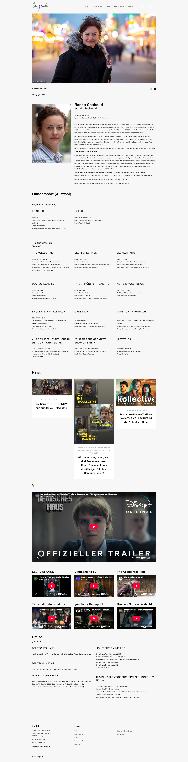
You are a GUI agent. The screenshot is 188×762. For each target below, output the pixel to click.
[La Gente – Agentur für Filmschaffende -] (40, 6)
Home (86, 6)
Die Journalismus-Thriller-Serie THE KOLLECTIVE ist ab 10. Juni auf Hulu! (136, 418)
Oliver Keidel (103, 448)
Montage (92, 448)
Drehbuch (82, 448)
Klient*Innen (97, 6)
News (108, 6)
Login (142, 6)
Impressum (121, 734)
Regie (60, 400)
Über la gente (119, 6)
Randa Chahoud (49, 400)
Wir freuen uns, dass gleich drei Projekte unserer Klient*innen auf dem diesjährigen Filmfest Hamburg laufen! (94, 465)
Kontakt (131, 6)
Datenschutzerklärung (124, 731)
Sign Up (151, 6)
